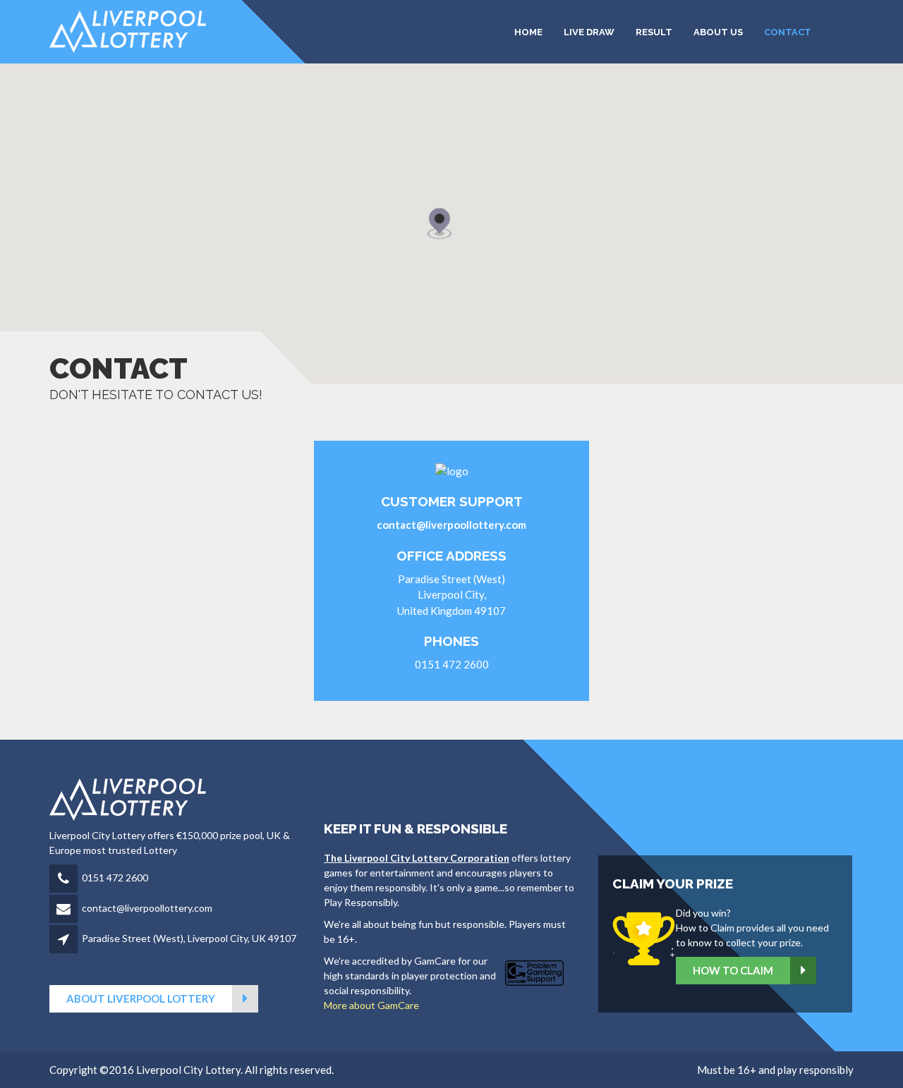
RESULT (654, 32)
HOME (528, 32)
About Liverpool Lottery (140, 998)
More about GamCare (371, 1005)
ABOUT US (718, 32)
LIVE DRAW (589, 32)
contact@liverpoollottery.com (147, 908)
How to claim (733, 970)
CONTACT (787, 32)
